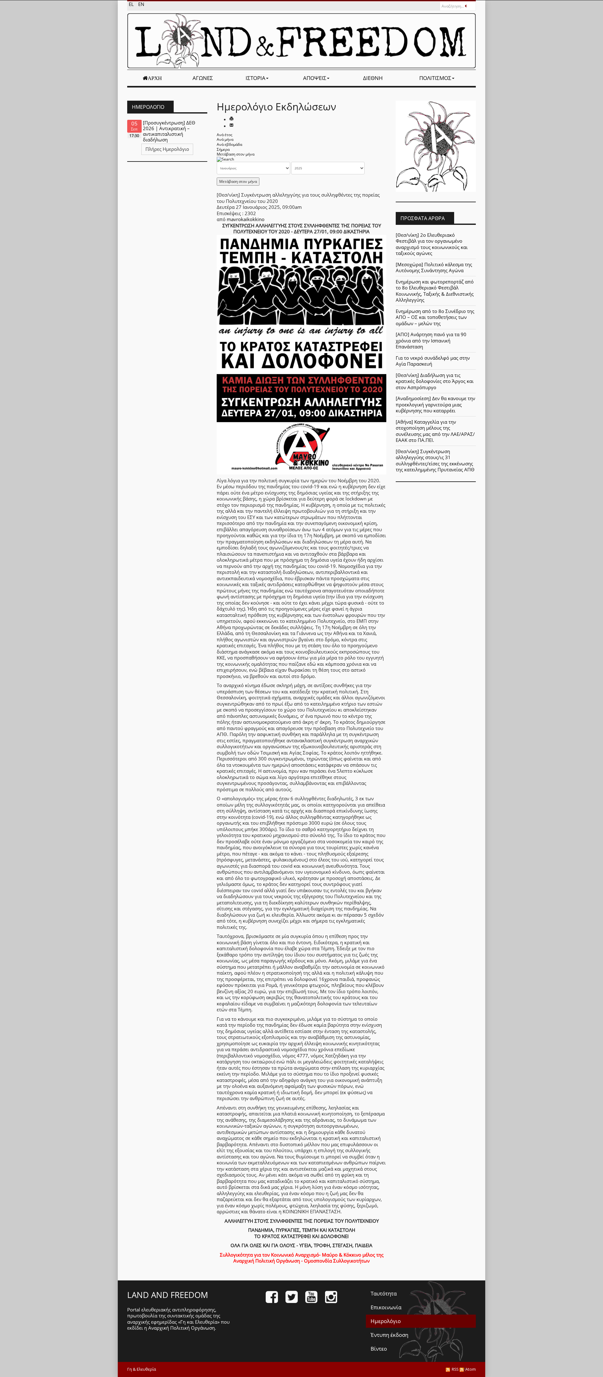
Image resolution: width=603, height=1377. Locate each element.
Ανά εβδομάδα (229, 144)
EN (141, 4)
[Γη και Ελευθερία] (301, 40)
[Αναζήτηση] (225, 159)
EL (132, 4)
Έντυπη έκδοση (389, 1334)
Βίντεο (379, 1348)
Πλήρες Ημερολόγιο (167, 149)
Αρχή (155, 78)
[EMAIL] (231, 126)
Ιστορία (255, 78)
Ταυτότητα (384, 1293)
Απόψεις (314, 78)
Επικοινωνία (386, 1307)
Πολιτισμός (435, 78)
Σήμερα (223, 149)
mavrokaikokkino (245, 219)
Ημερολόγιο (386, 1321)
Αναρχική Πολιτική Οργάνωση (181, 1328)
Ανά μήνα (225, 139)
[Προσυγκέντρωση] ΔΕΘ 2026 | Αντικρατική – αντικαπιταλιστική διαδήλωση (169, 131)
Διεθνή (373, 78)
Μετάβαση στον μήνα (235, 154)
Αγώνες (203, 78)
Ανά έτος (224, 134)
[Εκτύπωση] (231, 119)
